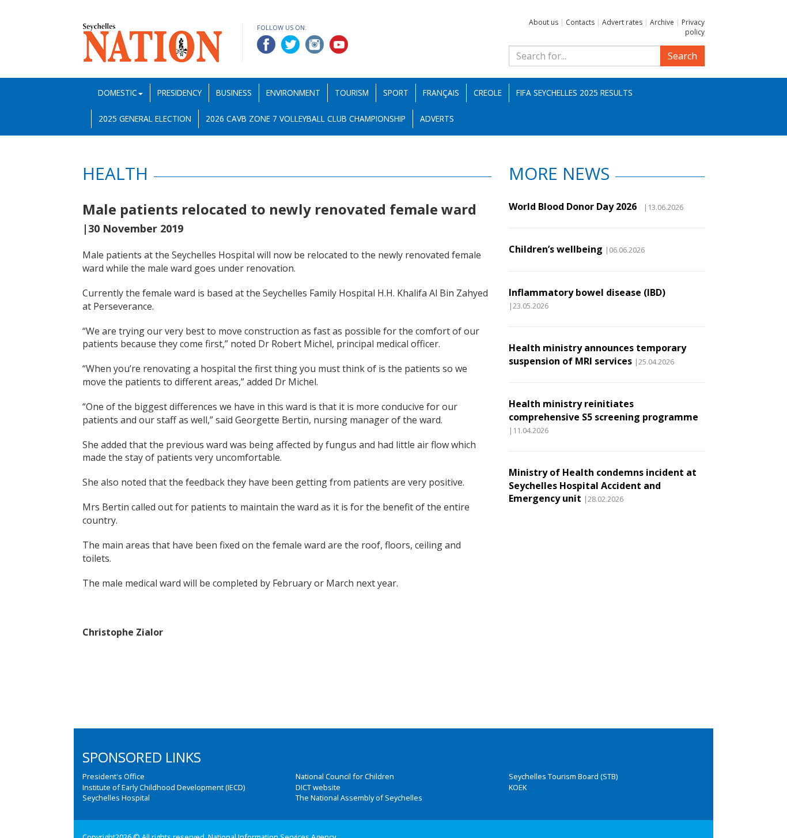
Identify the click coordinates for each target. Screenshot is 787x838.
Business (234, 92)
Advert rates (622, 22)
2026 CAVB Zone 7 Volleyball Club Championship (306, 118)
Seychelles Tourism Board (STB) (563, 776)
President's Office (113, 776)
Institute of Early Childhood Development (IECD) (163, 787)
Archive (662, 22)
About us (543, 22)
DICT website (318, 787)
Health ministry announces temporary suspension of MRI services (597, 354)
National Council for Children (345, 776)
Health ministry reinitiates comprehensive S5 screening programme (603, 410)
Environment (293, 92)
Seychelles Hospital (116, 797)
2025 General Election (145, 118)
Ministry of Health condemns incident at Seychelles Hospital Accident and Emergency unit (603, 485)
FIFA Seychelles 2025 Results (574, 92)
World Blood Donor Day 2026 (575, 206)
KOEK (518, 787)
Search (682, 56)
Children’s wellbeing (556, 249)
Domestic (117, 92)
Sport (395, 92)
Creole (488, 92)
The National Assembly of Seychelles (359, 797)
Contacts (580, 22)
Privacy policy (693, 27)
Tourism (352, 92)
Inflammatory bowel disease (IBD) (587, 292)
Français (441, 92)
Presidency (179, 92)
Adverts (437, 118)
